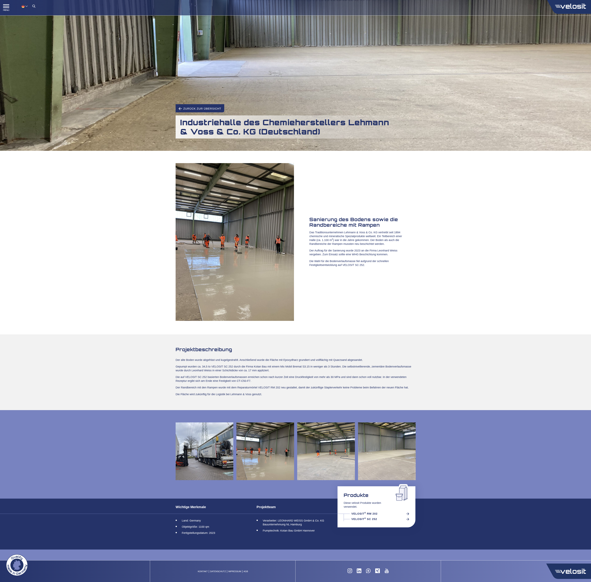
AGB (245, 571)
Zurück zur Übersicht (202, 108)
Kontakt (203, 571)
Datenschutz (218, 571)
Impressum (234, 571)
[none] (21, 6)
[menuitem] (25, 6)
